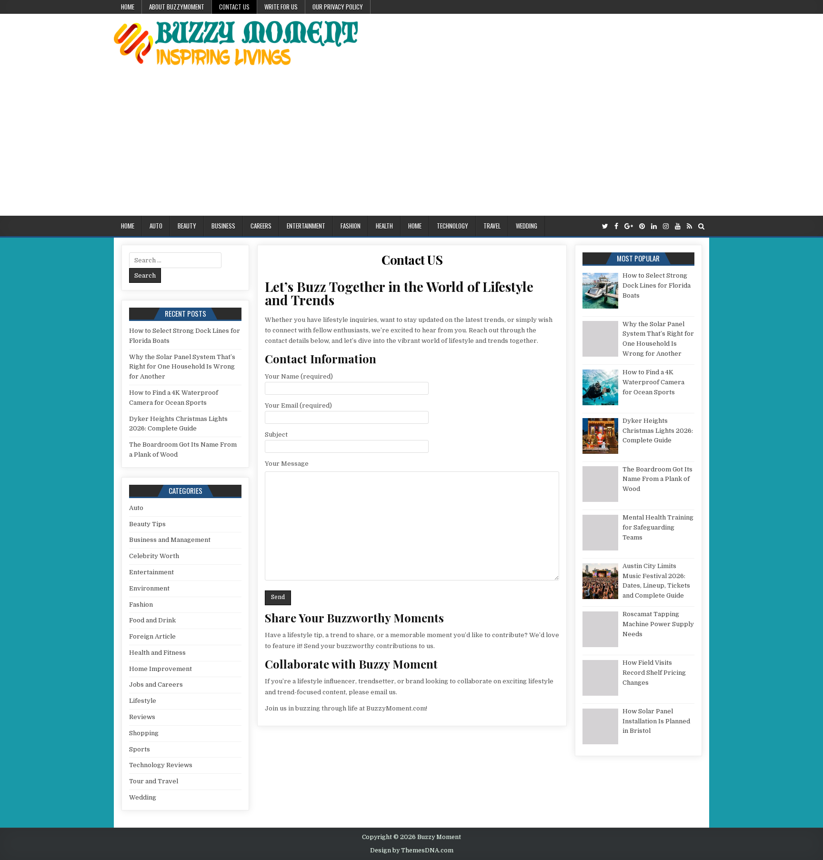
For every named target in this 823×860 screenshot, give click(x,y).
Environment (149, 588)
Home (127, 6)
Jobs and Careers (156, 684)
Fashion (351, 225)
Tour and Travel (153, 781)
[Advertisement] (411, 144)
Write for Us (281, 6)
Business (223, 225)
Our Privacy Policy (337, 6)
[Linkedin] (654, 226)
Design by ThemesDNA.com (411, 850)
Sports (139, 749)
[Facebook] (616, 226)
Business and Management (170, 539)
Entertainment (306, 225)
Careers (261, 225)
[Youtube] (678, 226)
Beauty (187, 225)
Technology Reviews (160, 765)
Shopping (144, 733)
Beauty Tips (147, 524)
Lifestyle (142, 700)
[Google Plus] (628, 226)
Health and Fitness (157, 652)
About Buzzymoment (176, 6)
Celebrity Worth (154, 556)
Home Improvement (160, 668)
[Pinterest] (642, 226)
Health (384, 225)
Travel (492, 225)
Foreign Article (152, 636)
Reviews (142, 716)
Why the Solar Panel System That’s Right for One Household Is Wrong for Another (182, 366)
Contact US (234, 6)
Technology (452, 225)
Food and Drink (152, 620)
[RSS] (689, 226)
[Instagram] (666, 226)
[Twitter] (605, 226)
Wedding (526, 225)
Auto (156, 225)
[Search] (701, 226)
